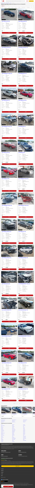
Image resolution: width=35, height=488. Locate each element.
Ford (2, 7)
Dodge (16, 7)
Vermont (2, 441)
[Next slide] (16, 14)
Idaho (1, 438)
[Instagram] (1, 477)
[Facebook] (2, 477)
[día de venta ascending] (31, 6)
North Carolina (2, 425)
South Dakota (13, 439)
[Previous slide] (2, 14)
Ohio (23, 426)
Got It (8, 486)
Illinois (2, 426)
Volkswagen (28, 7)
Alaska (13, 440)
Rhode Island (24, 438)
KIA (31, 7)
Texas (1, 424)
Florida (13, 425)
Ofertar (9, 85)
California (13, 424)
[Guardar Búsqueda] (33, 6)
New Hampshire (14, 438)
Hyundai (19, 7)
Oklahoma (13, 426)
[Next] (20, 403)
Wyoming (13, 441)
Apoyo (2, 475)
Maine (23, 439)
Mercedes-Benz (24, 7)
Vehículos (2, 470)
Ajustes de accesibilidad (5, 479)
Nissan (9, 7)
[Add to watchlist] (16, 9)
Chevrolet (5, 7)
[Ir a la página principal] (3, 1)
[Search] (24, 1)
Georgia (24, 424)
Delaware (2, 440)
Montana (2, 439)
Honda (13, 7)
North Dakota (24, 440)
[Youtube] (4, 477)
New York (24, 425)
